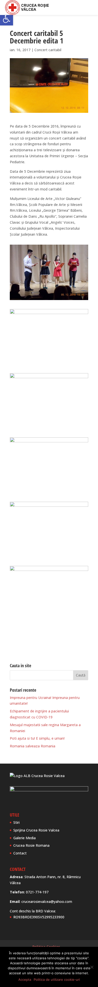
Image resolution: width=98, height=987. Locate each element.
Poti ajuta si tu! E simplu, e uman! (37, 738)
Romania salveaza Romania (32, 746)
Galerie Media (24, 837)
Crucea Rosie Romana (31, 845)
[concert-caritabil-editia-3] (49, 428)
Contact (20, 853)
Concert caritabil (47, 49)
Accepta (24, 980)
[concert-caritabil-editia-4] (49, 492)
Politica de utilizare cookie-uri (57, 980)
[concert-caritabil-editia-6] (49, 621)
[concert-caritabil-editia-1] (49, 300)
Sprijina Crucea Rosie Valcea (36, 830)
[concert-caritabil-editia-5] (49, 556)
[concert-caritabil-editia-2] (49, 364)
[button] (6, 18)
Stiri (16, 822)
